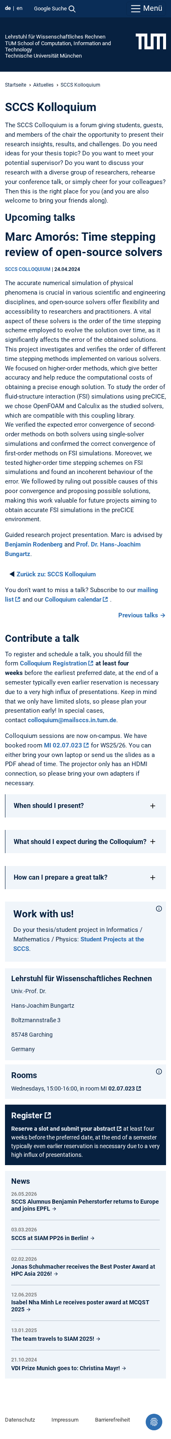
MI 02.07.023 (63, 745)
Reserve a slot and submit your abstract (63, 1128)
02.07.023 (121, 1088)
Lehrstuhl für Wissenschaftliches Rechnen (55, 37)
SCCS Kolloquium (56, 574)
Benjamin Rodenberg (34, 544)
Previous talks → (142, 615)
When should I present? (49, 806)
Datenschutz (20, 1420)
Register (26, 1115)
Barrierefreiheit (112, 1420)
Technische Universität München (43, 56)
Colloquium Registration (53, 663)
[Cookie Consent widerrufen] (154, 1422)
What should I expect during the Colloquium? (80, 842)
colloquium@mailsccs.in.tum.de (72, 720)
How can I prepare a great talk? (60, 877)
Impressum (64, 1420)
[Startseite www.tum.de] (151, 41)
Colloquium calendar (73, 599)
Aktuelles (43, 85)
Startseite (15, 85)
